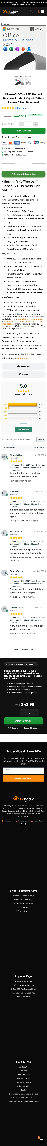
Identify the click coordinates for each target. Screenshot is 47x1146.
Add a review (23, 430)
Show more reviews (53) (23, 649)
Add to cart (23, 130)
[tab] (23, 174)
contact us (22, 358)
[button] (31, 11)
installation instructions (30, 319)
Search (41, 439)
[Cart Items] (39, 11)
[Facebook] (21, 824)
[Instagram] (25, 824)
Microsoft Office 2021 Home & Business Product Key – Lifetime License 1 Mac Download (28, 467)
